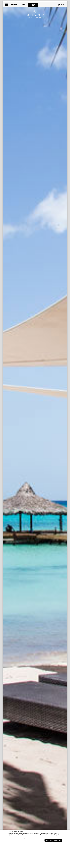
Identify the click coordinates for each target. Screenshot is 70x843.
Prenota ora (33, 5)
